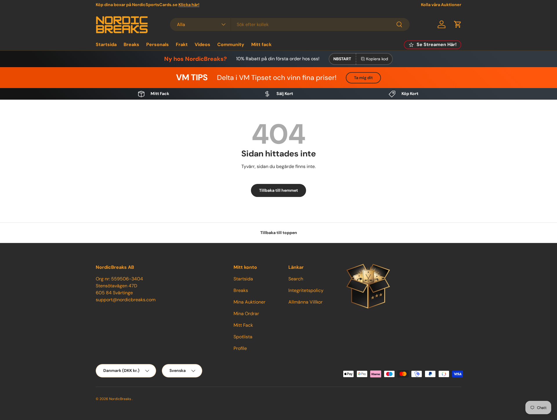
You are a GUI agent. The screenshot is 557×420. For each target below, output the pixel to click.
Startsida (106, 44)
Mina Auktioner (249, 302)
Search (295, 279)
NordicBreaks (120, 399)
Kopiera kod (377, 58)
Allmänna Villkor (305, 302)
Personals (157, 44)
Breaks (131, 44)
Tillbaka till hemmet (278, 190)
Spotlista (243, 337)
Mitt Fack (243, 325)
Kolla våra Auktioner (441, 4)
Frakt (182, 44)
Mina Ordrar (246, 314)
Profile (240, 348)
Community (230, 44)
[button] (457, 24)
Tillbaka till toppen (278, 232)
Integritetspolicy (305, 290)
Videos (202, 44)
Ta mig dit (363, 77)
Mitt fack (261, 44)
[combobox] (290, 24)
